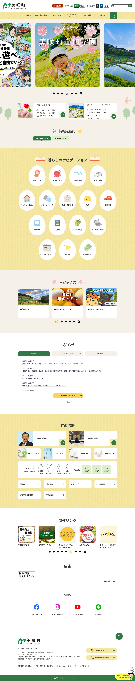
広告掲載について (110, 581)
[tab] (54, 93)
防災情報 (58, 6)
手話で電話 (49, 495)
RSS (68, 401)
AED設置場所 (101, 484)
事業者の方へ (101, 353)
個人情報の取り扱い (25, 666)
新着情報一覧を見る (68, 395)
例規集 (22, 484)
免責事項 (50, 666)
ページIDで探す (60, 138)
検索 (113, 17)
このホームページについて (66, 666)
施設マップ (75, 484)
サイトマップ (84, 666)
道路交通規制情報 (26, 495)
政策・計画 (49, 484)
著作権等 (39, 666)
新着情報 (34, 353)
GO (130, 6)
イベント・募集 (67, 353)
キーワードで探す (41, 138)
